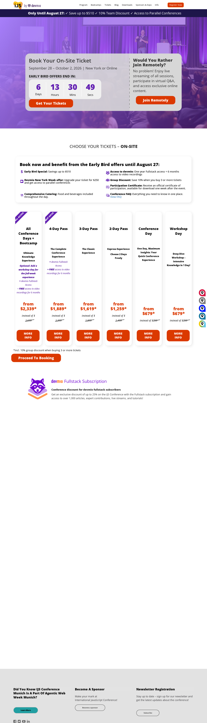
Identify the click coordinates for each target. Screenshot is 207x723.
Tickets (108, 5)
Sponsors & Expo (144, 5)
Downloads (127, 5)
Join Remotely (155, 100)
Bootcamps (96, 5)
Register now (175, 5)
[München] (202, 293)
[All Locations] (202, 324)
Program (83, 5)
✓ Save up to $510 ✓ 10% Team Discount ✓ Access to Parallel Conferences (104, 13)
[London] (202, 317)
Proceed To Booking (36, 357)
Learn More (26, 710)
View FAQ (116, 196)
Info (157, 5)
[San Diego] (202, 309)
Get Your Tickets (51, 103)
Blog (116, 5)
